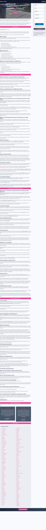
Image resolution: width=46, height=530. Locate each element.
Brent (3, 448)
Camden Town (4, 428)
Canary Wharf (4, 484)
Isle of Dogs (3, 492)
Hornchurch (18, 504)
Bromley (3, 474)
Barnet (3, 497)
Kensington (3, 444)
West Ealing (18, 428)
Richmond (17, 445)
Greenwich (3, 502)
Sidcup (17, 493)
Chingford (17, 448)
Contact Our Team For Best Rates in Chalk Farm (15, 188)
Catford (17, 449)
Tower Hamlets (4, 468)
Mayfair (3, 439)
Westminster (4, 442)
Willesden (3, 447)
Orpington (17, 503)
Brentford (17, 430)
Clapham (3, 473)
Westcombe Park (18, 439)
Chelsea (3, 452)
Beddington (18, 475)
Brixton (3, 479)
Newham (17, 433)
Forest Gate (3, 499)
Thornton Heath (18, 465)
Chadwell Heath (18, 488)
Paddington (3, 438)
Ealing (3, 503)
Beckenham (18, 470)
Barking (17, 460)
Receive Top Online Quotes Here (15, 298)
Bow (2, 464)
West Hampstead (4, 434)
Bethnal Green (4, 458)
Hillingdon (17, 484)
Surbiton (17, 480)
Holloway (3, 432)
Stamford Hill (4, 449)
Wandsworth (3, 483)
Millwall (3, 489)
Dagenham (18, 495)
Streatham (17, 429)
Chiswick (3, 477)
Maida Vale (3, 433)
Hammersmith (4, 462)
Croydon (17, 478)
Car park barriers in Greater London (5, 166)
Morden (17, 464)
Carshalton (17, 483)
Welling (17, 485)
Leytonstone (3, 494)
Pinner (17, 468)
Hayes (17, 474)
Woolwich (17, 463)
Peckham (3, 478)
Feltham (17, 490)
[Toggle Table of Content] (7, 29)
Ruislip (17, 479)
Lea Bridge (3, 459)
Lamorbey (17, 494)
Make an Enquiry (23, 509)
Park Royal (3, 469)
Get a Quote (15, 12)
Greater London (18, 443)
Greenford (17, 444)
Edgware (3, 498)
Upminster (17, 505)
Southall (17, 459)
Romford (17, 498)
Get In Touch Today (15, 26)
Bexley (17, 499)
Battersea (3, 463)
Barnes (3, 487)
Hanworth (17, 489)
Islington (3, 437)
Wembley (3, 482)
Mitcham (17, 458)
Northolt (17, 455)
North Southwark (4, 443)
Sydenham (17, 454)
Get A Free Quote (15, 423)
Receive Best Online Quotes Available (15, 74)
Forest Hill (17, 438)
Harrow (17, 434)
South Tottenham (4, 453)
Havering (17, 500)
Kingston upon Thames (19, 473)
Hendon (3, 457)
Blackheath (18, 435)
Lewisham (17, 440)
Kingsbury (3, 467)
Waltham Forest (4, 493)
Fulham (3, 472)
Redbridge (17, 450)
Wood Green (4, 454)
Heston (17, 469)
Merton (17, 453)
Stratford (3, 488)
